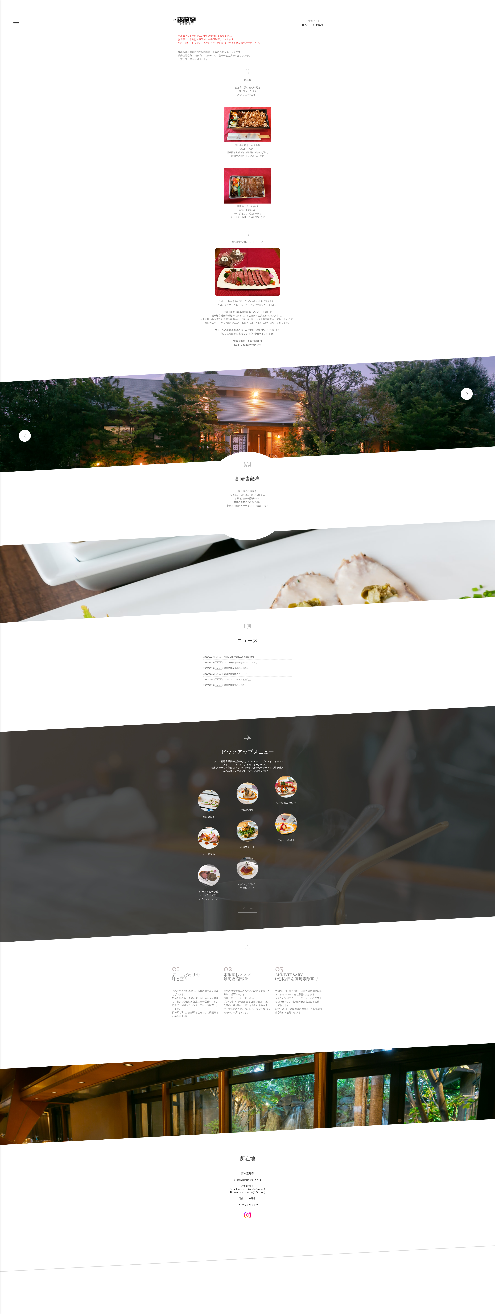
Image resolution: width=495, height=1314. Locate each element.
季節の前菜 (209, 817)
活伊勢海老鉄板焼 (286, 803)
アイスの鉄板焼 (286, 840)
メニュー (247, 908)
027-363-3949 (312, 25)
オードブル (209, 854)
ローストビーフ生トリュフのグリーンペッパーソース (208, 895)
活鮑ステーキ (247, 847)
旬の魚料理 (247, 810)
